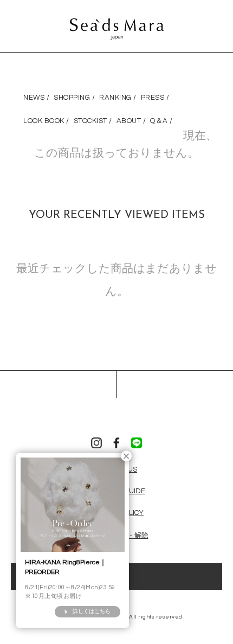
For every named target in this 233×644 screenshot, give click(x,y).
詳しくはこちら (92, 611)
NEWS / (36, 97)
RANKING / (118, 97)
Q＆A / (161, 121)
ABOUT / (131, 121)
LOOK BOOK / (46, 121)
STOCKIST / (93, 121)
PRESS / (155, 97)
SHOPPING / (74, 97)
